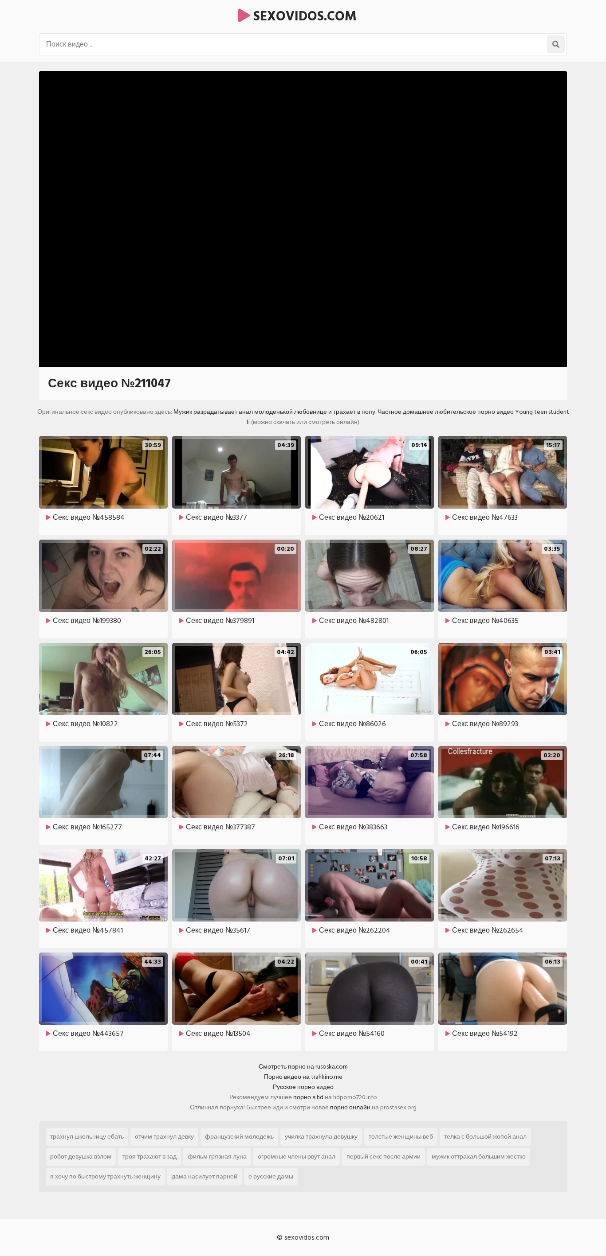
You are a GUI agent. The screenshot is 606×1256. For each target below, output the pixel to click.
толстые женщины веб (401, 1137)
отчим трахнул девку (164, 1137)
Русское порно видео (303, 1087)
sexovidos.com (303, 16)
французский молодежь (239, 1137)
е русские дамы (270, 1176)
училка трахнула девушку (321, 1137)
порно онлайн (350, 1107)
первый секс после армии (383, 1156)
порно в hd (308, 1097)
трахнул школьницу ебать (87, 1137)
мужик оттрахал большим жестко (479, 1156)
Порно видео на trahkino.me (303, 1077)
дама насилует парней (204, 1176)
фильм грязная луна (217, 1156)
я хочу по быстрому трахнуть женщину (105, 1176)
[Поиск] (556, 44)
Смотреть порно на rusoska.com (303, 1067)
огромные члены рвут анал (296, 1156)
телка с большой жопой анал (485, 1137)
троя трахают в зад (149, 1156)
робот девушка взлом (80, 1156)
